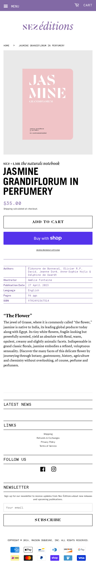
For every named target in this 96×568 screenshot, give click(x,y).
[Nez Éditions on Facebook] (42, 470)
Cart (87, 5)
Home (6, 45)
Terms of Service (48, 445)
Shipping (8, 208)
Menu (14, 6)
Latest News (17, 404)
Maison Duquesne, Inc (45, 540)
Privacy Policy (48, 441)
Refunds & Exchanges (48, 437)
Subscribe (48, 520)
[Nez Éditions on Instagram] (53, 470)
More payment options (48, 250)
